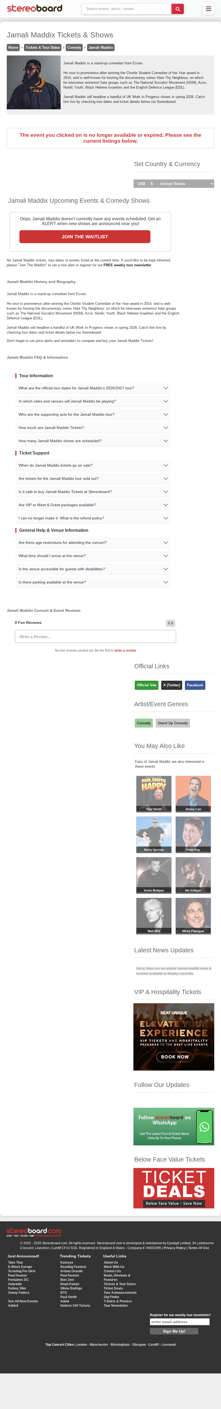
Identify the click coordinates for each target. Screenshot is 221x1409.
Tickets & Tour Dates (43, 48)
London (81, 1344)
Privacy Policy (175, 1248)
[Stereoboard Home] (34, 12)
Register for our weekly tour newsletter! (180, 1315)
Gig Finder (111, 1297)
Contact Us (112, 1271)
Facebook (195, 685)
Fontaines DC (18, 1279)
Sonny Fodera (18, 1292)
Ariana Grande (71, 1271)
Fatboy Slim (17, 1288)
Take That (15, 1262)
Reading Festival (73, 1266)
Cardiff (153, 1344)
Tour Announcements (120, 1292)
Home (13, 48)
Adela (64, 1301)
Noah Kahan (69, 1284)
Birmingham (120, 1344)
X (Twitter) (171, 685)
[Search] (177, 9)
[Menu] (209, 9)
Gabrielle (15, 1284)
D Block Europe (20, 1266)
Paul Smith (68, 1297)
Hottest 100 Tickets (75, 1305)
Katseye (66, 1262)
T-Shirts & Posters (118, 1301)
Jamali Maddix (101, 48)
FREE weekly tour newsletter (127, 265)
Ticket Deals (113, 1288)
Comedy (74, 48)
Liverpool (168, 1344)
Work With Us (114, 1266)
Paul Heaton (17, 1275)
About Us (111, 1262)
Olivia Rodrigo (71, 1288)
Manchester (99, 1344)
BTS (63, 1292)
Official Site (146, 685)
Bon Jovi (67, 1279)
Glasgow (139, 1344)
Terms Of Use (198, 1248)
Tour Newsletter (116, 1305)
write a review (125, 650)
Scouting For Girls (22, 1271)
